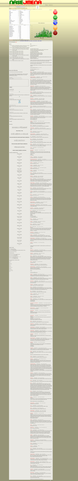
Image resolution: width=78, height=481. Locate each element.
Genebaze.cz (11, 257)
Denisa (18, 199)
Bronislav (19, 175)
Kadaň (10, 18)
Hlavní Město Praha (11, 28)
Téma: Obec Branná (39, 448)
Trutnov (21, 16)
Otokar (36, 45)
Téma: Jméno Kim (39, 321)
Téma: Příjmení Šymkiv (40, 147)
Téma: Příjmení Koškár (41, 234)
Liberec (10, 14)
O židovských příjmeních (12, 248)
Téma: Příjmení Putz (43, 238)
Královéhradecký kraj (11, 31)
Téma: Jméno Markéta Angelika (42, 167)
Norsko (10, 261)
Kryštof (19, 220)
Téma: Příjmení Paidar (41, 469)
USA (9, 271)
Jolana (19, 211)
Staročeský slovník (11, 252)
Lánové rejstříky (11, 258)
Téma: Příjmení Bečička (40, 187)
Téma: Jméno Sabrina (42, 253)
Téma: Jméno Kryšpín (40, 255)
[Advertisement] (25, 2)
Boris (19, 181)
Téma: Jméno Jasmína (40, 226)
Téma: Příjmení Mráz (40, 298)
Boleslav (19, 184)
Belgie (10, 266)
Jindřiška (19, 178)
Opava (20, 22)
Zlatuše (20, 241)
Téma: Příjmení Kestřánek (41, 342)
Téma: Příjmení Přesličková (43, 315)
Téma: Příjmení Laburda (41, 121)
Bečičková (37, 195)
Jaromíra (20, 238)
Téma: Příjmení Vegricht (40, 79)
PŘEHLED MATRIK (19, 147)
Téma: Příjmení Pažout (40, 351)
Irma (19, 196)
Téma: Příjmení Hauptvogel (40, 109)
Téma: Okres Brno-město (44, 204)
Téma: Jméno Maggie (40, 141)
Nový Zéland (10, 267)
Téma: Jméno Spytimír (41, 296)
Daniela (19, 193)
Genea (10, 115)
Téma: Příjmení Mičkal (41, 242)
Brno (9, 16)
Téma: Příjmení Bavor (40, 419)
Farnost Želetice (11, 90)
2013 (20, 28)
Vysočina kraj (10, 32)
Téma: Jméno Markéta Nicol (43, 323)
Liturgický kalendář (11, 253)
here (45, 189)
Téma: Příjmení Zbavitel (41, 274)
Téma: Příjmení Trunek (40, 95)
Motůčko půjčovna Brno (12, 105)
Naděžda (18, 217)
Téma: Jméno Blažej (39, 172)
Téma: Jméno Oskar (40, 165)
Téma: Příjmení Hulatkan (40, 178)
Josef (32, 46)
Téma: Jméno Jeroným (41, 277)
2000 (20, 37)
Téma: (39, 445)
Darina (19, 232)
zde (43, 479)
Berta (19, 235)
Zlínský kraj (10, 36)
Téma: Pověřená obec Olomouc (41, 210)
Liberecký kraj (11, 29)
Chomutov (21, 14)
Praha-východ (21, 20)
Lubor (19, 205)
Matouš (19, 229)
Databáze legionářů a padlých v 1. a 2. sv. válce (15, 256)
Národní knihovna (11, 254)
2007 (20, 33)
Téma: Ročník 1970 (40, 284)
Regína (19, 187)
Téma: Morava (44, 159)
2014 (20, 27)
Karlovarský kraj (11, 33)
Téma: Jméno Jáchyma (41, 170)
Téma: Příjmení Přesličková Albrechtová (44, 310)
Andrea (19, 244)
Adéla (19, 172)
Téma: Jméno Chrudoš (43, 410)
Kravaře (10, 22)
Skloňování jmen (11, 98)
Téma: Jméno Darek (39, 380)
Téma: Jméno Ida (40, 156)
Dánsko (10, 265)
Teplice (10, 13)
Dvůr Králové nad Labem (12, 20)
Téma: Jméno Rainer (40, 162)
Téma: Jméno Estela (39, 136)
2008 (20, 32)
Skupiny (34, 6)
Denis (20, 199)
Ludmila (19, 214)
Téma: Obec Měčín (39, 261)
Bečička (34, 195)
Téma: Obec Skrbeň (40, 405)
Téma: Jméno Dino (39, 125)
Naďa (20, 217)
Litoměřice (21, 21)
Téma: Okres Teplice (41, 98)
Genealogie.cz (11, 118)
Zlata (18, 241)
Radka (19, 208)
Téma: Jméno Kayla (39, 291)
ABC (31, 6)
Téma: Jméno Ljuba (40, 443)
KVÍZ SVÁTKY (19, 140)
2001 (20, 36)
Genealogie (10, 250)
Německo (10, 263)
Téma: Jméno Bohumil (44, 266)
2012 (20, 29)
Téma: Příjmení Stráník (42, 232)
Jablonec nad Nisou (11, 21)
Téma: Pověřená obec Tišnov (44, 458)
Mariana (19, 190)
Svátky (31, 51)
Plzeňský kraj (10, 27)
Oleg (19, 226)
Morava (28, 7)
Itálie (9, 262)
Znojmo (20, 17)
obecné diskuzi (40, 67)
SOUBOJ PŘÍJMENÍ (19, 127)
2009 (20, 31)
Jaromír (18, 238)
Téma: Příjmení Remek (42, 472)
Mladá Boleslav (11, 12)
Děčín (10, 17)
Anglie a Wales (11, 270)
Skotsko (10, 268)
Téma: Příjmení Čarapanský (41, 221)
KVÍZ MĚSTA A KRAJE (19, 134)
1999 (20, 38)
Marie (19, 202)
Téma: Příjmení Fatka (42, 330)
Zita (19, 223)
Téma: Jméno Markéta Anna (43, 427)
